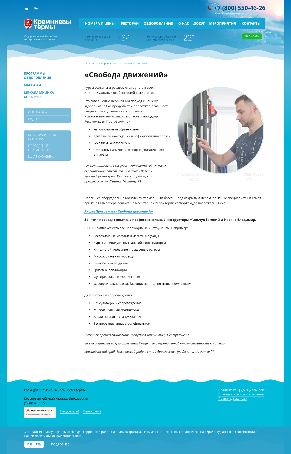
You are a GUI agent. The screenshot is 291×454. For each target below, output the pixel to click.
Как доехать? (69, 411)
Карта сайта (92, 411)
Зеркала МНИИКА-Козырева (39, 94)
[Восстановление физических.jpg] (220, 172)
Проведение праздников (38, 147)
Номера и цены (100, 23)
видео (33, 119)
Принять (34, 444)
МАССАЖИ (32, 85)
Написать (252, 36)
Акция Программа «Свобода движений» (118, 211)
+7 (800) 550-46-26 (239, 8)
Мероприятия (222, 23)
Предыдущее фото (188, 177)
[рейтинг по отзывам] (36, 9)
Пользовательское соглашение (241, 394)
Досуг (199, 23)
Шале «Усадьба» (41, 156)
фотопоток (38, 112)
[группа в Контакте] (26, 9)
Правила (224, 398)
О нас (183, 23)
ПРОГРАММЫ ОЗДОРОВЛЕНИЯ (37, 75)
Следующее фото (253, 177)
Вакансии (240, 398)
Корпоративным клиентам (42, 137)
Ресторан (130, 23)
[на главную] (47, 29)
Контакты (251, 23)
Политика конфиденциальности (241, 390)
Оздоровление (158, 23)
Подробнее (60, 444)
